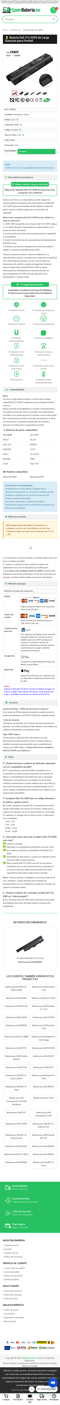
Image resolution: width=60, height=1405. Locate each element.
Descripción (18, 1399)
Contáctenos (9, 1314)
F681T (6, 454)
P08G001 (7, 449)
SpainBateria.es (29, 1358)
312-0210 (34, 454)
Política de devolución (13, 1276)
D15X (5, 463)
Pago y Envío (42, 1399)
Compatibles (30, 1400)
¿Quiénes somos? (11, 1245)
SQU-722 (7, 444)
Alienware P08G (10, 477)
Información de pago (13, 1295)
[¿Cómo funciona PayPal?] (10, 1348)
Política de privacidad (13, 1257)
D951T (6, 440)
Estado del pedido (12, 1272)
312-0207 (34, 435)
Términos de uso (11, 1253)
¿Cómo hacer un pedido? (14, 1268)
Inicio (5, 30)
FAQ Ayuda (54, 1399)
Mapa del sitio (10, 1321)
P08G (32, 459)
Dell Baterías (15, 30)
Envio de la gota (11, 1298)
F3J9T (33, 449)
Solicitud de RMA (11, 1279)
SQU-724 (34, 463)
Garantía (8, 1249)
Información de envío (13, 1291)
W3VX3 (33, 444)
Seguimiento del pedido (14, 1317)
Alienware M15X (37, 477)
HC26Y (33, 440)
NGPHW (6, 459)
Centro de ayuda (11, 1310)
